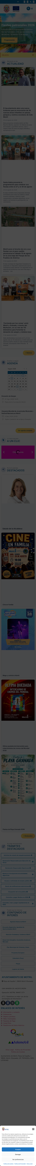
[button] (33, 1129)
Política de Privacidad (20, 1163)
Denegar (18, 1154)
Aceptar (18, 1149)
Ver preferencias (18, 1159)
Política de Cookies (8, 1163)
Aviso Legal (29, 1163)
